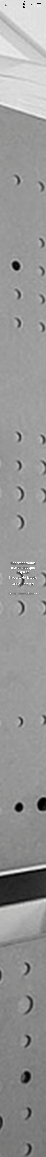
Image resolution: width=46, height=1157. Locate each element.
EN (32, 5)
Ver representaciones (22, 593)
